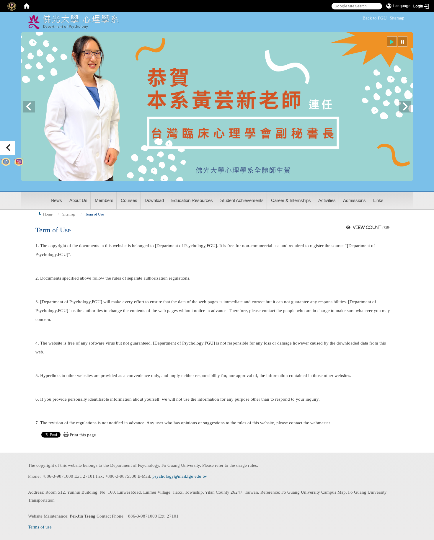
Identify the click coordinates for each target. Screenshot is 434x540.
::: (360, 18)
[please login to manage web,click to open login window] (11, 6)
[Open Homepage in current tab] (26, 6)
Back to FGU (375, 18)
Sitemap (397, 18)
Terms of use (40, 527)
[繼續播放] (392, 41)
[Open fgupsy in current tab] (6, 160)
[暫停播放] (402, 41)
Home (48, 214)
